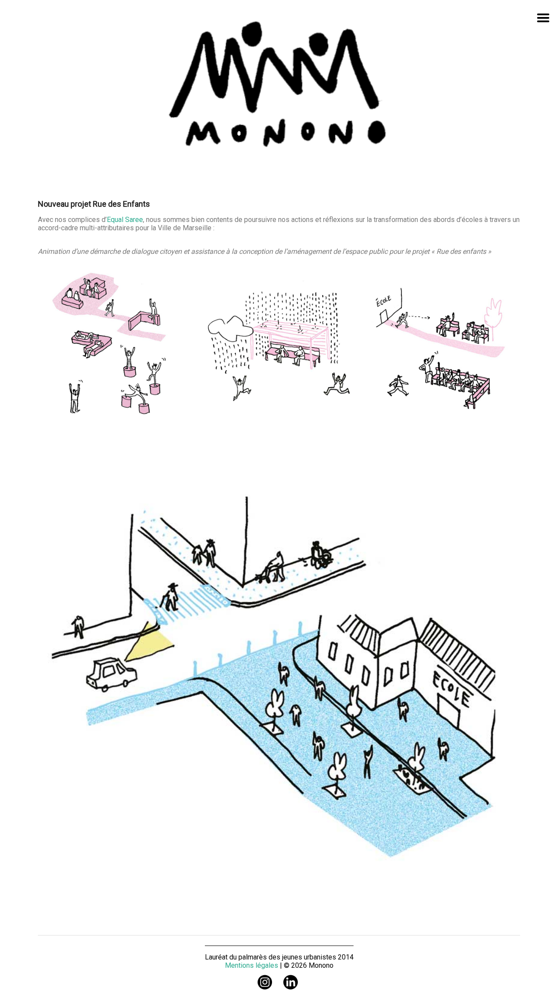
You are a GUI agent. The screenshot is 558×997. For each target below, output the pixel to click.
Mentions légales (251, 965)
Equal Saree (125, 219)
